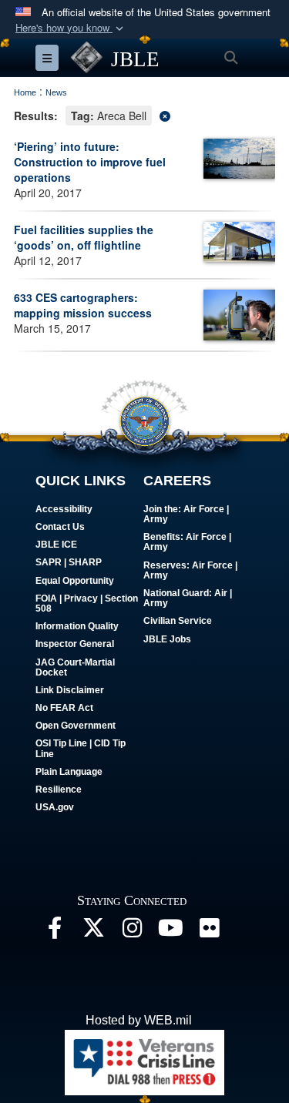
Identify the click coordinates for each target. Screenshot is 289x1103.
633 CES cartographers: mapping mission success (83, 305)
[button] (70, 28)
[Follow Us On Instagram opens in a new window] (132, 931)
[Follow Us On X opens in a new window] (93, 931)
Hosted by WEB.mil (139, 1020)
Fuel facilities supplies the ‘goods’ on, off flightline (83, 237)
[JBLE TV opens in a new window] (170, 931)
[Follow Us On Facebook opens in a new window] (54, 931)
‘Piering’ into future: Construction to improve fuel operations (90, 162)
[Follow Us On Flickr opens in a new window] (209, 931)
